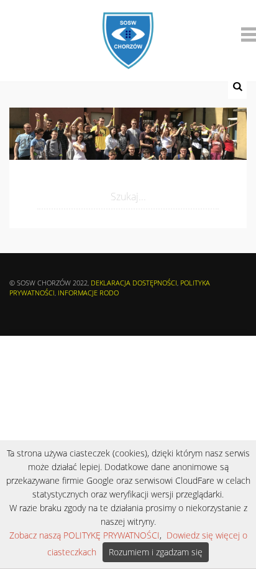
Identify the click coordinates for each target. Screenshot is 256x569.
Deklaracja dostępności (134, 282)
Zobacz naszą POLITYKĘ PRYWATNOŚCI (84, 535)
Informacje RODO (88, 292)
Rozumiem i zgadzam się (156, 552)
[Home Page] (128, 32)
